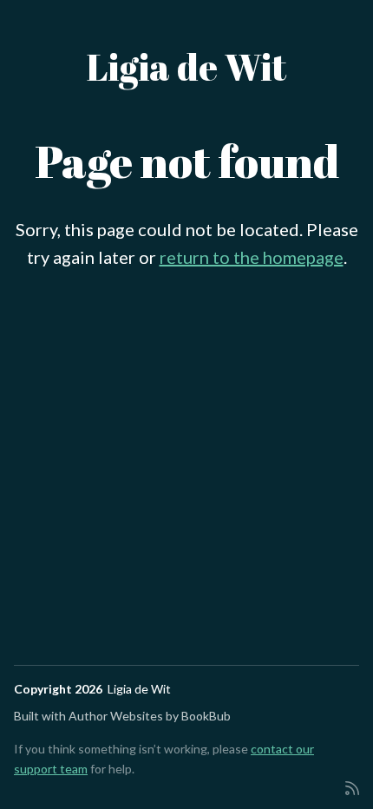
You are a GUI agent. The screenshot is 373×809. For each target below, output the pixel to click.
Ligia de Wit (186, 67)
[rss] (352, 787)
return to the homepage (252, 257)
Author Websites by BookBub (150, 715)
